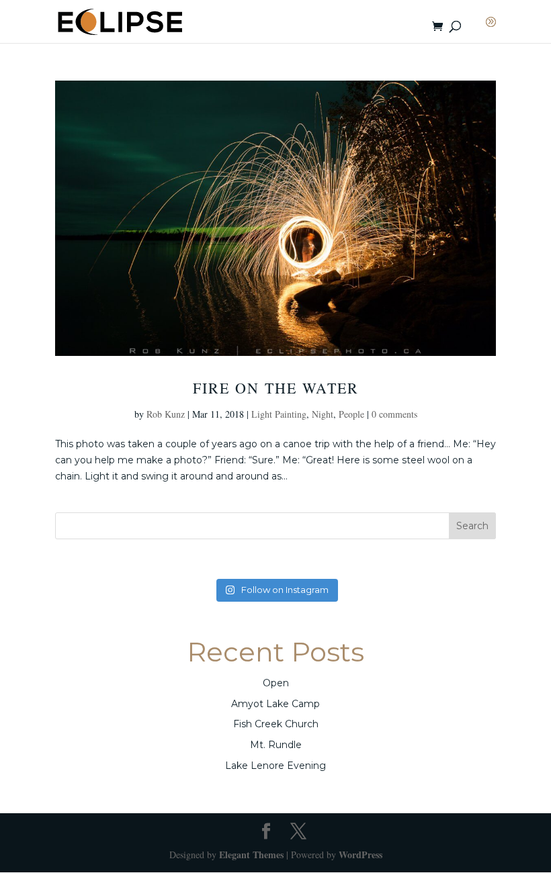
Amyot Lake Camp (275, 704)
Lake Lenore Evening (275, 766)
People (351, 414)
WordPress (360, 854)
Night (322, 414)
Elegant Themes (251, 854)
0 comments (394, 414)
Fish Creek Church (276, 724)
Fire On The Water (276, 388)
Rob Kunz (165, 414)
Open (276, 683)
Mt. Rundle (276, 745)
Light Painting (278, 414)
